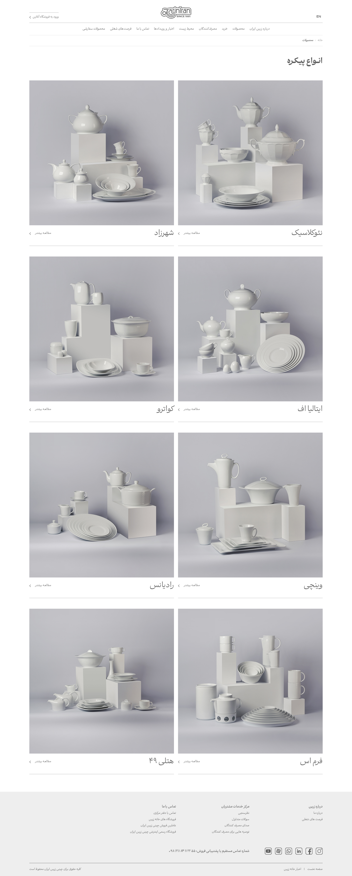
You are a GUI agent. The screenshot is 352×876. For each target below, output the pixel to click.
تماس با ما (142, 29)
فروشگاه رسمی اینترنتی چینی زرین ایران (153, 832)
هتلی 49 (104, 763)
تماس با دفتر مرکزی (164, 813)
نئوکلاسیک (253, 234)
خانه (320, 40)
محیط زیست (186, 29)
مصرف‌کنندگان (208, 29)
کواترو (104, 410)
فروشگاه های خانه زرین (162, 819)
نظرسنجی (243, 813)
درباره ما (318, 813)
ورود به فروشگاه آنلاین (46, 16)
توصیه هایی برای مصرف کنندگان (230, 832)
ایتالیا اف (253, 410)
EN (318, 16)
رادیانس (104, 587)
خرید (225, 29)
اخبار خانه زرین (292, 869)
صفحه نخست (315, 869)
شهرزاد (104, 234)
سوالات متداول (240, 819)
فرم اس (253, 763)
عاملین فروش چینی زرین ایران (158, 825)
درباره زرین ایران (260, 29)
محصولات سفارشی (93, 29)
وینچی (253, 587)
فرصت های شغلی (312, 819)
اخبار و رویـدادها (164, 29)
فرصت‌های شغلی (121, 29)
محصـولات (238, 29)
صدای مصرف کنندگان (236, 825)
